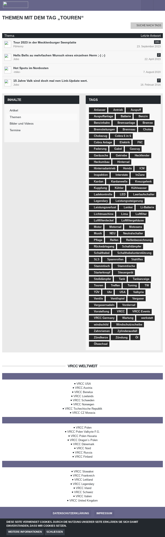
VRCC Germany (104, 317)
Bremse (148, 122)
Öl (136, 337)
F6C (140, 142)
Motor (98, 226)
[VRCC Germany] (68, 5)
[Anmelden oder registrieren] (147, 5)
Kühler (119, 188)
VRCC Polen (84, 427)
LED (122, 194)
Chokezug (100, 135)
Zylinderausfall (127, 331)
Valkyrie (138, 292)
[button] (135, 5)
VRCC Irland (83, 488)
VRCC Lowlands (83, 396)
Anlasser (99, 109)
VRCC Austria (83, 387)
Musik (98, 233)
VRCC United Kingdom (83, 500)
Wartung (127, 317)
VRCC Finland (83, 456)
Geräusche (101, 155)
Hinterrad (123, 162)
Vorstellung (101, 311)
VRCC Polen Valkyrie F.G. (83, 431)
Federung (100, 148)
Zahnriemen (102, 331)
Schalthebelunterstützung (134, 253)
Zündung (122, 337)
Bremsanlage (126, 122)
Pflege (98, 240)
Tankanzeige (141, 279)
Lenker (128, 207)
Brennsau (129, 129)
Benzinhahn (102, 122)
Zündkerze (101, 337)
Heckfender (142, 155)
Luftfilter (141, 214)
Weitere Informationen (25, 531)
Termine (15, 130)
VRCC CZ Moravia (83, 412)
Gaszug (135, 148)
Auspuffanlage (103, 116)
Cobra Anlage (103, 142)
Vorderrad (128, 305)
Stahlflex (137, 259)
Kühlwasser (139, 188)
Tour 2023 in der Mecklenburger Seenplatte (44, 42)
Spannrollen (115, 259)
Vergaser (138, 298)
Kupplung (100, 188)
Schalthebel (102, 253)
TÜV (96, 292)
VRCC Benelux (83, 392)
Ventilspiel (118, 298)
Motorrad (115, 226)
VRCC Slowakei (83, 471)
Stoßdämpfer (102, 279)
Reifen (114, 240)
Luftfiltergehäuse (132, 220)
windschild (101, 324)
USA (122, 292)
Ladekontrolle (103, 194)
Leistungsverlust (105, 207)
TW (147, 285)
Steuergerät (125, 272)
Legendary (101, 200)
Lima (124, 214)
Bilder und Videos (22, 123)
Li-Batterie (147, 207)
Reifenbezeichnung (139, 240)
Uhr (109, 292)
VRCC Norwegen (83, 404)
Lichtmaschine (103, 214)
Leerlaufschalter (143, 194)
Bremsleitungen (104, 129)
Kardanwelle (119, 181)
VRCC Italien (84, 496)
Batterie (126, 116)
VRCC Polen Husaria (84, 436)
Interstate (122, 174)
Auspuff (136, 109)
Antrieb (118, 109)
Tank (122, 279)
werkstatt (147, 317)
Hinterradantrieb (104, 168)
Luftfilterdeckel (104, 220)
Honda (127, 168)
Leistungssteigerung (129, 200)
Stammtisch (102, 266)
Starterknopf (102, 272)
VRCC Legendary (83, 484)
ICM (142, 168)
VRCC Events (141, 311)
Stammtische (126, 266)
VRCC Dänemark (83, 444)
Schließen (54, 531)
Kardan (98, 181)
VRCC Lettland (83, 479)
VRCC (121, 311)
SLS (96, 259)
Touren (98, 285)
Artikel (14, 110)
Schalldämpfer (131, 246)
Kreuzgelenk (143, 181)
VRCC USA (83, 383)
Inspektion (101, 174)
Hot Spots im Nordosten (31, 68)
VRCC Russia (83, 452)
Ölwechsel (101, 344)
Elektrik (125, 142)
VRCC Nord (83, 448)
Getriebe (121, 155)
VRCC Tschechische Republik (83, 408)
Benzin (143, 116)
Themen (15, 117)
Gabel (118, 148)
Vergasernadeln (104, 305)
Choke (147, 129)
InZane (140, 174)
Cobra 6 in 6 (123, 135)
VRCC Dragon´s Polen (84, 440)
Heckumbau (102, 162)
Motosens (135, 226)
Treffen (115, 285)
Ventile (98, 298)
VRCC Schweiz (83, 492)
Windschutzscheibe (129, 324)
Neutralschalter (133, 233)
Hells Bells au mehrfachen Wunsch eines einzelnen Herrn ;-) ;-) (59, 55)
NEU (112, 233)
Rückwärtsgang (104, 246)
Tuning (132, 285)
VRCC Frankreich (84, 475)
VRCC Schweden (83, 400)
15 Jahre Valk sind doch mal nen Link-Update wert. (50, 80)
